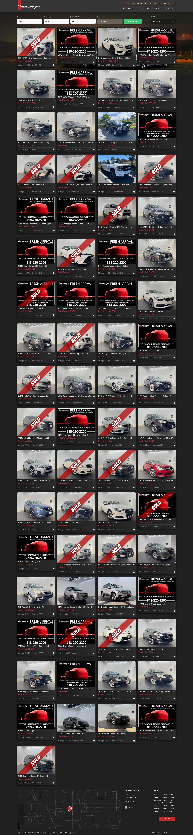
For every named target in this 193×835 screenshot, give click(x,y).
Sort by (153, 17)
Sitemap (74, 833)
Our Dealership (169, 8)
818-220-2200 (168, 3)
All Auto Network (168, 833)
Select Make (48, 17)
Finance (135, 8)
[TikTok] (132, 807)
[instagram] (126, 807)
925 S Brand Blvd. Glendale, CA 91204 (142, 3)
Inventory (126, 8)
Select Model (75, 17)
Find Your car (132, 21)
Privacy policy (64, 833)
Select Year (21, 17)
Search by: (101, 17)
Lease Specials (145, 8)
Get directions (167, 818)
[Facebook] (129, 807)
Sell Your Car (157, 8)
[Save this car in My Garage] (54, 65)
